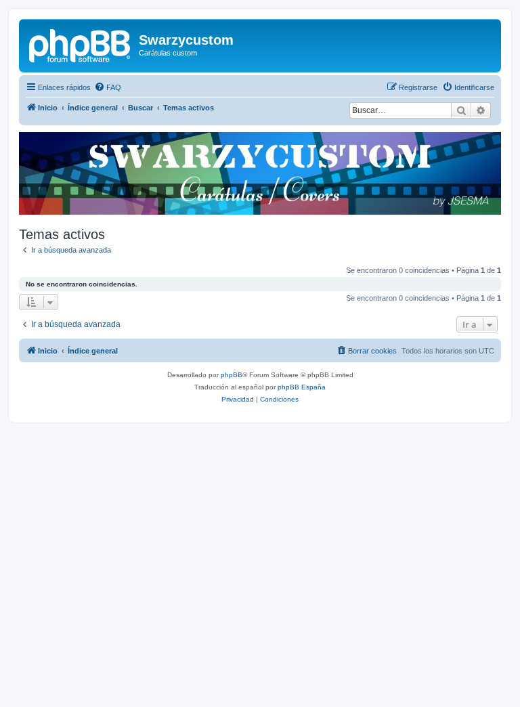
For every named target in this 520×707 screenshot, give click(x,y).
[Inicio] (80, 44)
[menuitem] (107, 87)
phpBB (231, 375)
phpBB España (302, 387)
